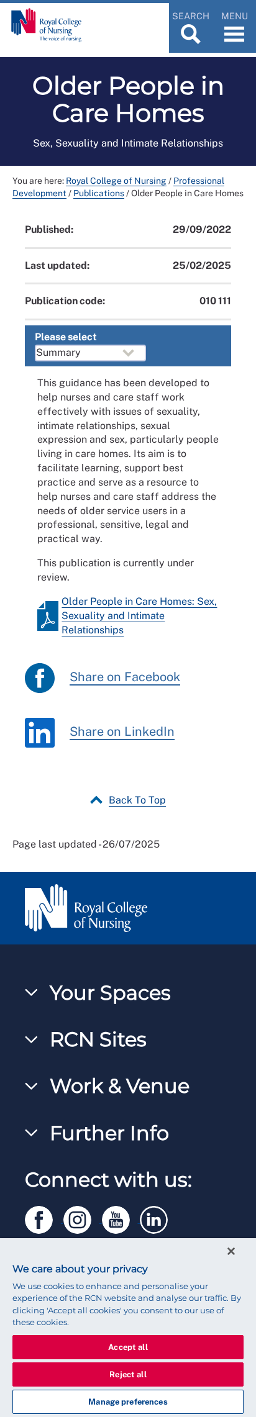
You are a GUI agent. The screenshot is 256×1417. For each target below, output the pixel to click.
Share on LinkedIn (122, 732)
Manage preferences (127, 1401)
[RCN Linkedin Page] (158, 1217)
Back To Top (137, 800)
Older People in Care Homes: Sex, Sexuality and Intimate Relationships (139, 615)
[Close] (231, 1251)
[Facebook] (44, 1217)
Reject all (127, 1374)
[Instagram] (82, 1217)
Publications (98, 193)
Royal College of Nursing (116, 181)
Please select (66, 337)
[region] (128, 1327)
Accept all (127, 1347)
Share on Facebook (125, 677)
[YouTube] (121, 1217)
